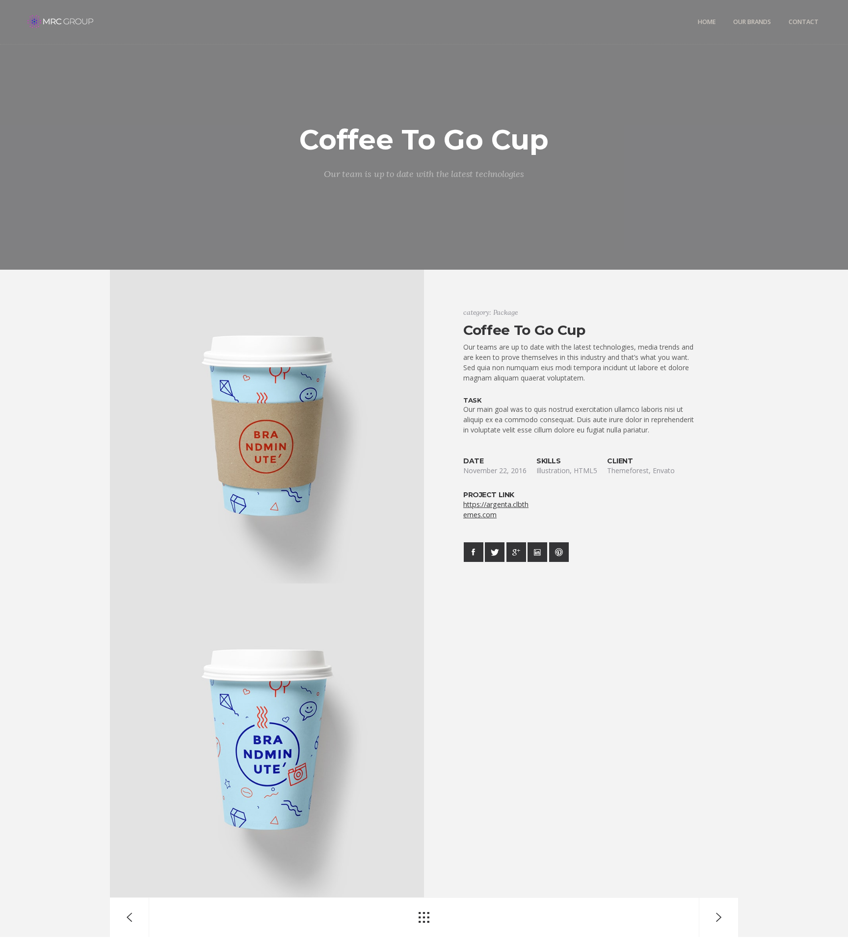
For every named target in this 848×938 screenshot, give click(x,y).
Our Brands (752, 22)
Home (707, 22)
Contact (804, 22)
